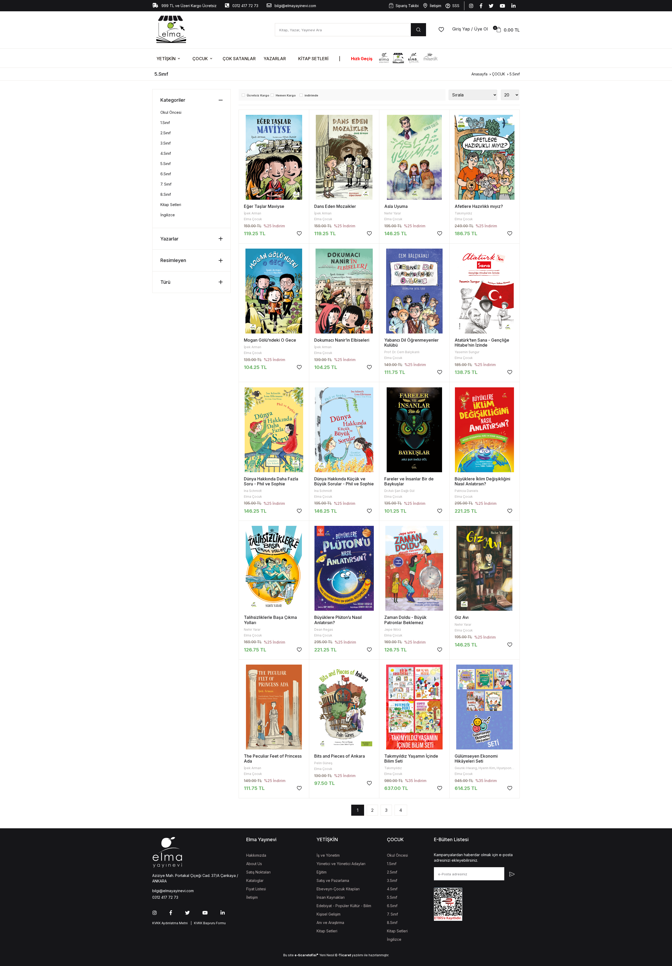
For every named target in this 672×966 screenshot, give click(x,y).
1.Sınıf (165, 122)
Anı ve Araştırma (330, 922)
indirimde (311, 95)
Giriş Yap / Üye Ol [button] (470, 29)
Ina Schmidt (253, 491)
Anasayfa (479, 74)
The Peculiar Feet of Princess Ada (273, 758)
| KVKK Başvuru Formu (207, 923)
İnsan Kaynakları (331, 897)
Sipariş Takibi (407, 5)
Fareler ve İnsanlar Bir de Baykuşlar (409, 481)
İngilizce (167, 215)
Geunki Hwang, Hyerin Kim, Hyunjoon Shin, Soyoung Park (498, 768)
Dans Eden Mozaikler (335, 206)
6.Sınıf (165, 174)
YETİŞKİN (166, 58)
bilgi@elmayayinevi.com (295, 5)
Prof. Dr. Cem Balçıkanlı (401, 352)
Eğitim (322, 872)
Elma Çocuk (253, 219)
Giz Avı (462, 617)
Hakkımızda (256, 855)
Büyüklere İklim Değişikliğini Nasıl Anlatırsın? (482, 481)
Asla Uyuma (396, 206)
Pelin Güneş (323, 763)
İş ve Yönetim (328, 855)
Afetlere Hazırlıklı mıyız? (479, 206)
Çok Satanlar (239, 58)
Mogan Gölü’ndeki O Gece (270, 340)
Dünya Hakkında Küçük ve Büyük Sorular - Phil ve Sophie (344, 481)
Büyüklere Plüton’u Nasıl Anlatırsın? (338, 620)
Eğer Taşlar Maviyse (264, 206)
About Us (254, 863)
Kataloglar (255, 880)
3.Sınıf (165, 143)
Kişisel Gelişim (328, 914)
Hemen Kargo (286, 95)
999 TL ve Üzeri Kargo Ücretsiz (188, 5)
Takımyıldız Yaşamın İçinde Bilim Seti (411, 758)
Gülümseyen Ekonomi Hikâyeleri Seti (476, 758)
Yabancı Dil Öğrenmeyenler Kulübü (411, 342)
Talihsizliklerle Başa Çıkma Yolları (270, 620)
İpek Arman (252, 213)
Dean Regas (323, 629)
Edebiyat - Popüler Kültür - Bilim (344, 905)
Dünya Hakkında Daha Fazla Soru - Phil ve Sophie (271, 481)
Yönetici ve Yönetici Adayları (341, 863)
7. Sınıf (165, 184)
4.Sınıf (165, 153)
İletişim (435, 5)
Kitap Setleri (313, 58)
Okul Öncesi (170, 112)
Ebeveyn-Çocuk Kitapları (338, 889)
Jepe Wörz (392, 629)
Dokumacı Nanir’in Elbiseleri (341, 340)
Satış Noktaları (258, 872)
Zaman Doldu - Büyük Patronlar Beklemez (405, 620)
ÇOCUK (200, 58)
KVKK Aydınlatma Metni (170, 923)
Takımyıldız (463, 213)
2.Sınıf (165, 133)
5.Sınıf (515, 74)
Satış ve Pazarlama (333, 880)
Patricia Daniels (466, 491)
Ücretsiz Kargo (258, 95)
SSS (455, 5)
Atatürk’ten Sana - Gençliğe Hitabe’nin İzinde (482, 342)
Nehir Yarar (392, 213)
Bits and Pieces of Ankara (339, 756)
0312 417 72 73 (244, 5)
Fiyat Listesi (256, 889)
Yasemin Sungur (467, 352)
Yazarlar (275, 58)
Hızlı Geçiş (361, 58)
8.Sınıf (165, 194)
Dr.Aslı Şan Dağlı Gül (399, 491)
